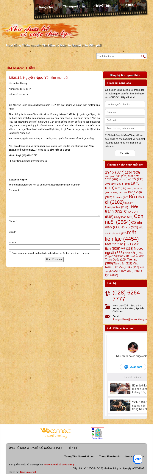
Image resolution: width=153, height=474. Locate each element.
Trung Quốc (116, 259)
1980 (123, 192)
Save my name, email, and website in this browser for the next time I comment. (51, 253)
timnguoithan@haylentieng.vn (130, 319)
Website (13, 242)
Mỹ (127, 248)
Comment (14, 190)
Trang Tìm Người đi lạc (78, 456)
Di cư (130, 227)
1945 (114, 172)
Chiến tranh (121, 209)
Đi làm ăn (128, 271)
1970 (111, 179)
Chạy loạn (123, 217)
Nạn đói (133, 253)
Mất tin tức (119, 244)
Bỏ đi (128, 203)
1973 (110, 183)
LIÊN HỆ (73, 447)
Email (12, 232)
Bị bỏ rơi (120, 197)
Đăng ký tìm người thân (125, 75)
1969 (133, 176)
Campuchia (116, 207)
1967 (109, 176)
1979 (113, 192)
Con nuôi (124, 219)
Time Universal (28, 472)
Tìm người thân (74, 6)
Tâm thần (122, 263)
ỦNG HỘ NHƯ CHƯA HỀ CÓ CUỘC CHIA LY (35, 447)
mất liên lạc (122, 235)
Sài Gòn (124, 256)
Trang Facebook (109, 456)
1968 (120, 176)
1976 (120, 188)
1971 (124, 179)
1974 (123, 183)
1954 (132, 172)
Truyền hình (104, 5)
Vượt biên (129, 267)
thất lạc (138, 256)
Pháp (111, 256)
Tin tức (128, 5)
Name (13, 221)
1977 (132, 188)
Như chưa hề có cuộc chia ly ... (60, 464)
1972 (136, 179)
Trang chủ (45, 7)
